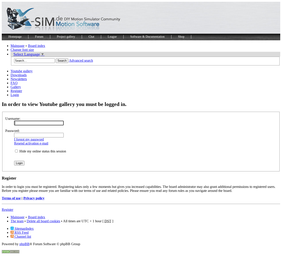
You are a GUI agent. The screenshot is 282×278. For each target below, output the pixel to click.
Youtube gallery (22, 71)
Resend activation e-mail (31, 143)
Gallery (16, 87)
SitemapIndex (24, 228)
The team (17, 221)
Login (15, 95)
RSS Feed (21, 232)
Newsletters (19, 79)
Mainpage (17, 46)
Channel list (22, 236)
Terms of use (11, 198)
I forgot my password (29, 139)
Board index (36, 46)
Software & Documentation (147, 36)
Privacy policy (34, 198)
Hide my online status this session (42, 151)
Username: (12, 118)
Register (16, 91)
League (112, 36)
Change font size (22, 50)
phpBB (24, 244)
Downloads (19, 75)
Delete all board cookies (43, 221)
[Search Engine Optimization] (10, 252)
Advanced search (81, 60)
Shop (181, 36)
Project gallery (66, 36)
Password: (12, 131)
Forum (39, 36)
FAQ (14, 83)
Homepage (15, 36)
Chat (91, 36)
